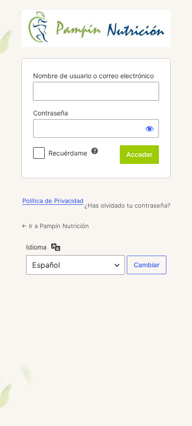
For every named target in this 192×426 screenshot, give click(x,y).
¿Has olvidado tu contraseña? (127, 205)
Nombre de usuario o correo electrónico (93, 76)
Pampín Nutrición (96, 28)
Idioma (36, 247)
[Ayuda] (94, 150)
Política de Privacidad (52, 200)
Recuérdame (67, 153)
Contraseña (50, 113)
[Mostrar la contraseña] (149, 128)
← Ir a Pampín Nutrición (55, 226)
